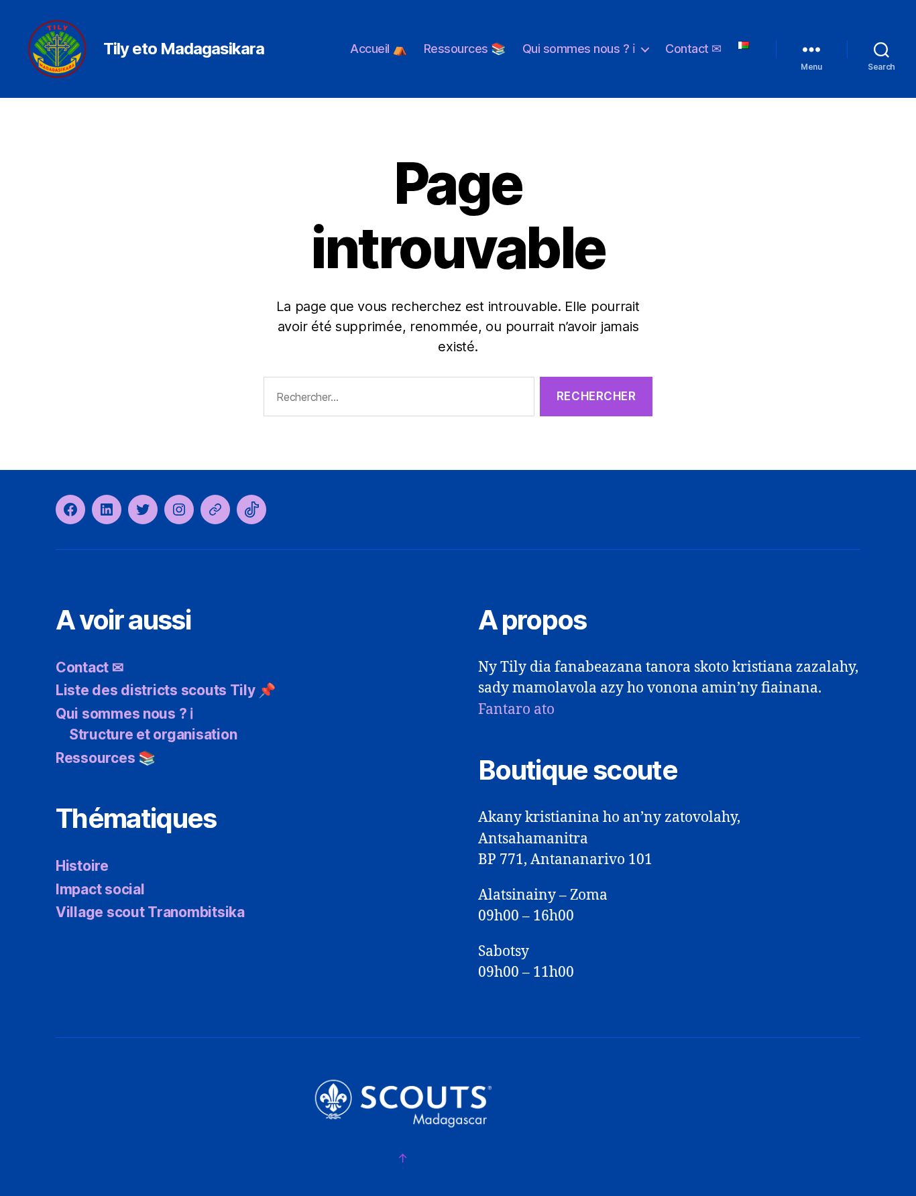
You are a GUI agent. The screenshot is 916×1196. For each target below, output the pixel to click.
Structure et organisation (153, 734)
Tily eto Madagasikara (183, 49)
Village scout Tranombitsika (150, 912)
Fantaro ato (516, 710)
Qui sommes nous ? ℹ (579, 49)
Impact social (100, 889)
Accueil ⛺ (378, 49)
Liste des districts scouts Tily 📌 (166, 690)
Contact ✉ (693, 49)
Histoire (82, 865)
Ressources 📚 (465, 49)
